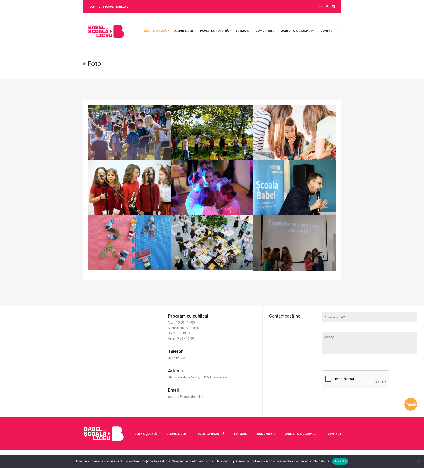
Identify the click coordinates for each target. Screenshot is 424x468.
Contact (334, 434)
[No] (418, 461)
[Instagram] (333, 6)
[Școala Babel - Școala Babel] (106, 31)
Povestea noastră (210, 434)
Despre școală (145, 434)
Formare (240, 434)
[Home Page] (104, 434)
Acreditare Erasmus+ (301, 434)
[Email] (320, 6)
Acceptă (340, 461)
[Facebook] (327, 6)
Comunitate (266, 434)
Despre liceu (176, 434)
